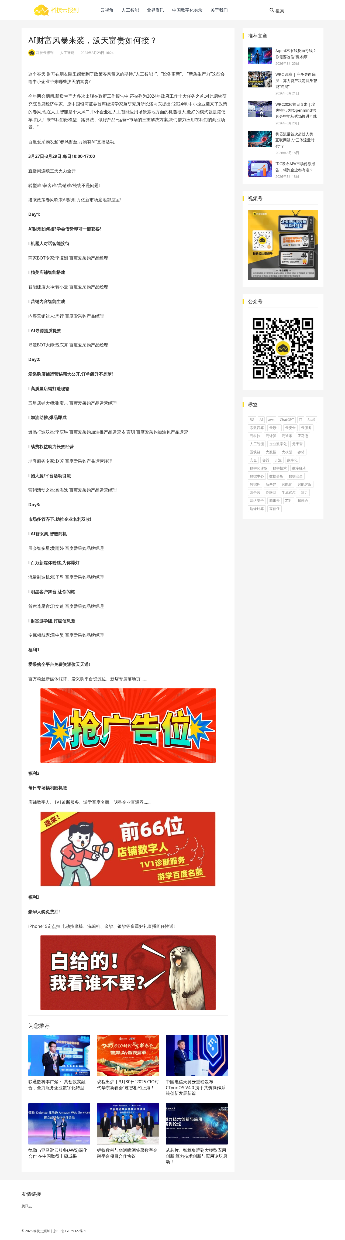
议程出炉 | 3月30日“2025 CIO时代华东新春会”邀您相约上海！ (128, 1085)
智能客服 (305, 484)
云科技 (255, 435)
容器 (265, 460)
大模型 (287, 451)
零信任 (274, 508)
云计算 (271, 435)
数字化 (292, 460)
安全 (253, 460)
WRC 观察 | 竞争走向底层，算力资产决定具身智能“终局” (296, 80)
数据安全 (296, 476)
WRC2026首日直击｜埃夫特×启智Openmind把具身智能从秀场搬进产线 (296, 110)
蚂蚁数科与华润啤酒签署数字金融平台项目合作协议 (127, 1153)
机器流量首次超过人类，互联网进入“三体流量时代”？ (296, 140)
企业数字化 (278, 443)
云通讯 (287, 435)
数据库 (255, 484)
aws (271, 419)
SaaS (311, 419)
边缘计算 (257, 508)
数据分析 (276, 476)
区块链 (255, 451)
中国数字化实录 (187, 10)
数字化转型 (258, 468)
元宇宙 (297, 443)
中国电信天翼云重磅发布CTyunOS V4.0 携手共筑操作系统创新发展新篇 (195, 1087)
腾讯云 (274, 500)
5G (252, 419)
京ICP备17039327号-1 (69, 1231)
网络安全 (257, 500)
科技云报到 (41, 1231)
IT (300, 419)
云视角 (107, 10)
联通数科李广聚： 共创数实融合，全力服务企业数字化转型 (56, 1085)
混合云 (255, 492)
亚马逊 (303, 435)
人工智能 (130, 10)
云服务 (306, 427)
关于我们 (219, 10)
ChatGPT (287, 419)
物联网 (271, 492)
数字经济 (299, 468)
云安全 (290, 427)
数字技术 (280, 468)
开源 (278, 460)
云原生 (274, 427)
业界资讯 (155, 10)
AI (261, 419)
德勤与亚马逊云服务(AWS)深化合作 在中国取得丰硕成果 (57, 1153)
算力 (304, 492)
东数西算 (257, 427)
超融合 (303, 500)
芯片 (288, 500)
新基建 (271, 484)
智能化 (287, 484)
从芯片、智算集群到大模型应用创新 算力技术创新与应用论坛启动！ (196, 1156)
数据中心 (257, 476)
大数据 (271, 451)
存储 (301, 451)
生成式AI (288, 492)
